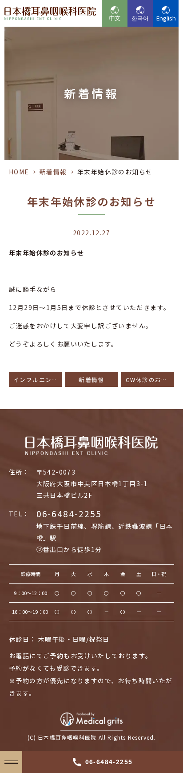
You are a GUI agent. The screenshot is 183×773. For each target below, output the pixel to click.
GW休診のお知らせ (150, 379)
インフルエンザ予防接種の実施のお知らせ (37, 379)
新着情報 (53, 171)
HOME (19, 171)
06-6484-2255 (69, 513)
